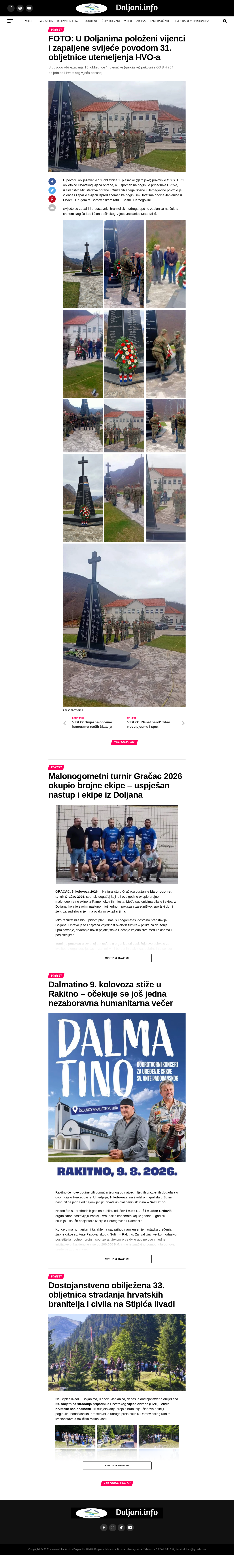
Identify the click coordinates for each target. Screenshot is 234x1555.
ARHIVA (141, 21)
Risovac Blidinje (68, 21)
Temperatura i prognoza (191, 21)
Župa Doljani (111, 21)
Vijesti (30, 21)
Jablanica (46, 21)
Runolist (90, 21)
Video (128, 21)
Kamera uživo (159, 21)
